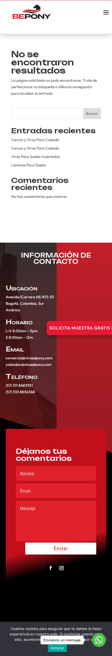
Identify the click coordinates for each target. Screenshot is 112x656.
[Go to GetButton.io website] (99, 650)
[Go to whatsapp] (99, 640)
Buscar (92, 113)
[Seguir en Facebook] (50, 568)
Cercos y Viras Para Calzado (35, 139)
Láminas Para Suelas (28, 165)
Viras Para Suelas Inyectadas (35, 156)
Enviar (61, 548)
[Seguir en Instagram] (61, 568)
